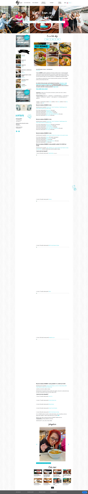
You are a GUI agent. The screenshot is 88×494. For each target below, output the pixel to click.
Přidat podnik (59, 3)
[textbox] (29, 22)
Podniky (51, 2)
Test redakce (35, 2)
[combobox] (30, 22)
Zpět (52, 487)
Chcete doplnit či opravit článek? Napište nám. (44, 463)
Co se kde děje (27, 2)
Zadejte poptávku (43, 3)
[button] (37, 444)
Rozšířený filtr (44, 26)
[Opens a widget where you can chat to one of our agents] (84, 492)
